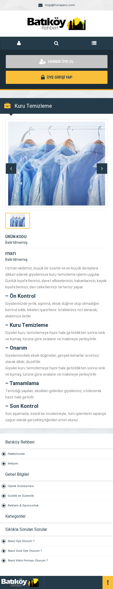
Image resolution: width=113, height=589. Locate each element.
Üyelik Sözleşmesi (21, 486)
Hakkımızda (16, 454)
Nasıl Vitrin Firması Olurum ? (28, 560)
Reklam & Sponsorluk (23, 505)
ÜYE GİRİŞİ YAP (59, 77)
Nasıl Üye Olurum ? (21, 541)
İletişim (13, 463)
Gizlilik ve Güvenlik (21, 496)
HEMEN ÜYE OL (60, 62)
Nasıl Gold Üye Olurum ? (25, 551)
